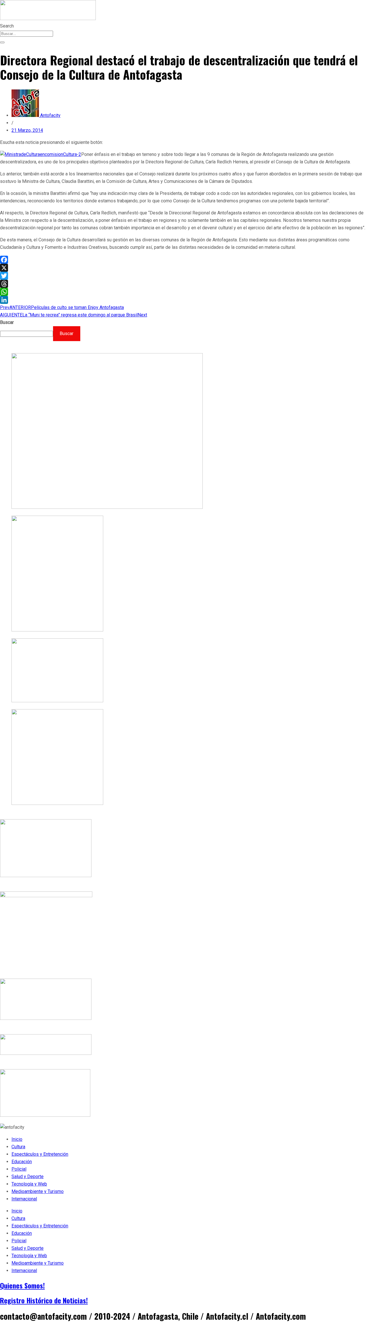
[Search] (2, 42)
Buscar (7, 322)
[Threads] (183, 284)
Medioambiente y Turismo (37, 1191)
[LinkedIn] (183, 300)
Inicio (16, 1139)
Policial (18, 1169)
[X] (183, 268)
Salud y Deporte (27, 1176)
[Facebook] (183, 260)
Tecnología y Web (29, 1184)
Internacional (24, 1199)
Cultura (18, 1146)
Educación (21, 1161)
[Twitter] (183, 276)
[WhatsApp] (183, 292)
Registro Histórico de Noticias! (44, 1300)
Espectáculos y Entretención (39, 1154)
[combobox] (26, 34)
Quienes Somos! (22, 1285)
